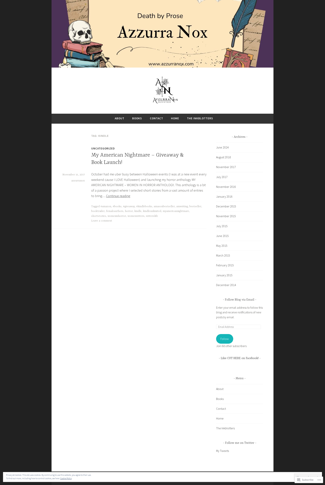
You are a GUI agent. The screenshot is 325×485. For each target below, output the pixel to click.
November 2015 (226, 216)
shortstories (98, 216)
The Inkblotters (200, 118)
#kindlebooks (144, 206)
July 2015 (222, 226)
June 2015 (222, 236)
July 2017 (222, 177)
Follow (224, 339)
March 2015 (223, 255)
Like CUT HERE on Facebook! (240, 358)
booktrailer (98, 211)
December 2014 (226, 285)
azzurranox (78, 180)
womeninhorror (117, 216)
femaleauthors (114, 211)
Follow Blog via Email (239, 300)
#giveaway (129, 206)
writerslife (152, 216)
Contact (156, 118)
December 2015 (226, 206)
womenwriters (136, 216)
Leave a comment (101, 220)
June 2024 (222, 147)
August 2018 (223, 157)
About (119, 118)
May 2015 (221, 245)
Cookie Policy (66, 478)
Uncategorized (103, 148)
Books (137, 118)
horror (129, 211)
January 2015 (224, 275)
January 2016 (224, 196)
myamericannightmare (176, 211)
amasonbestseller (164, 206)
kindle (137, 211)
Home (175, 118)
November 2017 (226, 167)
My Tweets (222, 451)
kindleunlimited (152, 211)
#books (117, 206)
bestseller (195, 206)
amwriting (182, 206)
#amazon (105, 206)
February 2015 (225, 265)
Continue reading (118, 196)
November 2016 (226, 187)
